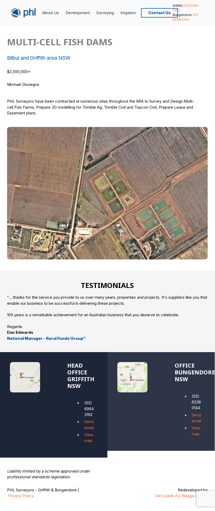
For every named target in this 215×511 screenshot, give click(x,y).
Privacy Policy (21, 495)
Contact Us (159, 12)
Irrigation (128, 12)
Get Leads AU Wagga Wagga (181, 495)
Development (77, 12)
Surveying (105, 12)
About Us (50, 12)
